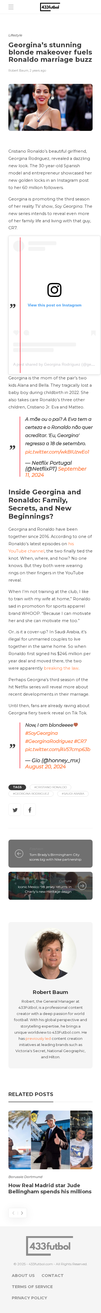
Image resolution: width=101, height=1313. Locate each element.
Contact (53, 1275)
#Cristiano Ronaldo (50, 787)
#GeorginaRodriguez (49, 741)
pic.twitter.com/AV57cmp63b (57, 749)
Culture (65, 881)
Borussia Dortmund (25, 1177)
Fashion (36, 849)
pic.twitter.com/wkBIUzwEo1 (57, 452)
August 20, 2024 (45, 767)
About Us (23, 1275)
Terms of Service (32, 1286)
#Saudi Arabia (73, 793)
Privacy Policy (29, 1297)
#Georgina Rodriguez (31, 793)
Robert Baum (18, 70)
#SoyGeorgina (41, 733)
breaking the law (61, 668)
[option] (50, 1153)
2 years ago (38, 70)
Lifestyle (15, 35)
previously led (38, 1038)
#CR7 (80, 741)
